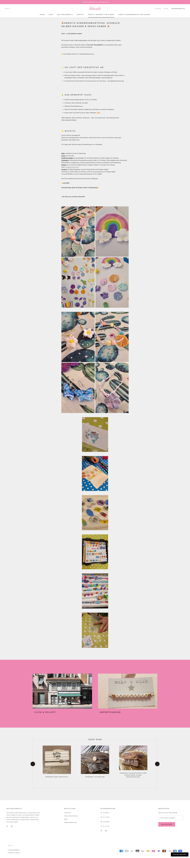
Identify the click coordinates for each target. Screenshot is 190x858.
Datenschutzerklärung (71, 816)
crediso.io (17, 853)
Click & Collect (45, 712)
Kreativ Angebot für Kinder (101, 14)
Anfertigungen (110, 712)
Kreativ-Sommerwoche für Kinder (134, 14)
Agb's (66, 819)
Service (80, 14)
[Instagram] (11, 826)
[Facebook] (7, 826)
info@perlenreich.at (71, 167)
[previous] (32, 764)
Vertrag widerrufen (179, 854)
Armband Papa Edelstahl (56, 777)
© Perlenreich (14, 850)
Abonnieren (166, 824)
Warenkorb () (178, 8)
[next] (157, 764)
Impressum (67, 813)
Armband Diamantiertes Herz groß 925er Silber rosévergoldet (133, 775)
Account (158, 8)
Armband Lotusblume (95, 777)
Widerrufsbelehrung (70, 822)
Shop (51, 14)
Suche (166, 8)
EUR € (7, 8)
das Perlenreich (65, 14)
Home (42, 14)
